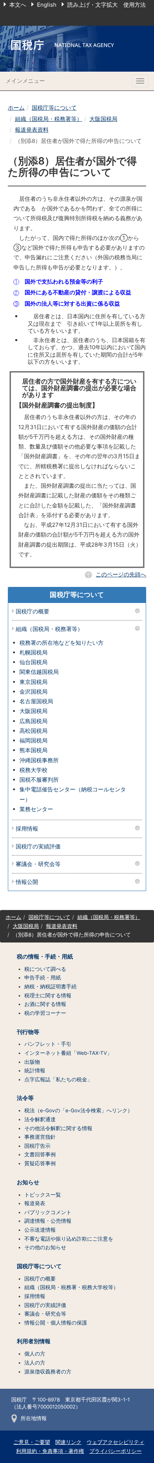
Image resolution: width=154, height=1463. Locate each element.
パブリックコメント (47, 1212)
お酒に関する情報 (45, 1004)
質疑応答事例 (40, 1163)
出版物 (32, 1062)
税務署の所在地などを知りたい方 (61, 642)
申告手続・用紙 (42, 978)
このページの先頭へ (121, 574)
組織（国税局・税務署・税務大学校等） (71, 1287)
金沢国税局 (33, 691)
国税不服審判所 (39, 779)
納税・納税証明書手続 (50, 987)
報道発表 (34, 1203)
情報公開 (27, 882)
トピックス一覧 (42, 1195)
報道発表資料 (32, 129)
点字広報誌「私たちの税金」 (58, 1079)
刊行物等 (28, 1032)
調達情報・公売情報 (47, 1221)
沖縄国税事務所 (39, 760)
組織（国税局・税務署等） (48, 118)
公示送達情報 (40, 1230)
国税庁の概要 (32, 612)
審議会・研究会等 (38, 864)
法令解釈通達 (40, 1119)
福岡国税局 (33, 740)
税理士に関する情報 (47, 995)
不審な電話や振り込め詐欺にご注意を (68, 1239)
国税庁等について (54, 107)
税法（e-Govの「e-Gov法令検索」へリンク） (78, 1110)
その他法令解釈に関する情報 (58, 1128)
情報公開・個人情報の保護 (55, 1323)
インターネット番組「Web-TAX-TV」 (68, 1053)
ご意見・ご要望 (31, 1442)
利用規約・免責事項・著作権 (50, 1451)
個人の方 (34, 1354)
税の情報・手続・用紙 (45, 956)
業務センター (36, 809)
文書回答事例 (40, 1154)
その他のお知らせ (45, 1247)
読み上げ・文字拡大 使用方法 (106, 4)
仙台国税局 (33, 662)
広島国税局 (33, 721)
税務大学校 (33, 769)
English (46, 4)
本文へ (17, 4)
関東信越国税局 (39, 671)
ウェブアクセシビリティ (115, 1442)
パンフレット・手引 (47, 1044)
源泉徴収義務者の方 (47, 1372)
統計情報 (34, 1070)
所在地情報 (34, 1418)
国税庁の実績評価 (38, 847)
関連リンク (68, 1442)
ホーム (16, 107)
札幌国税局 (33, 652)
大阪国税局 (103, 118)
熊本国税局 (33, 750)
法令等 (25, 1098)
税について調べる (45, 969)
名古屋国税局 (36, 701)
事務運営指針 (40, 1137)
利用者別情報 (33, 1341)
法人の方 (34, 1363)
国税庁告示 (37, 1146)
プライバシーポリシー (115, 1451)
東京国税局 (33, 681)
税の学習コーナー (45, 1013)
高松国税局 (33, 730)
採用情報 (27, 829)
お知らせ (28, 1182)
